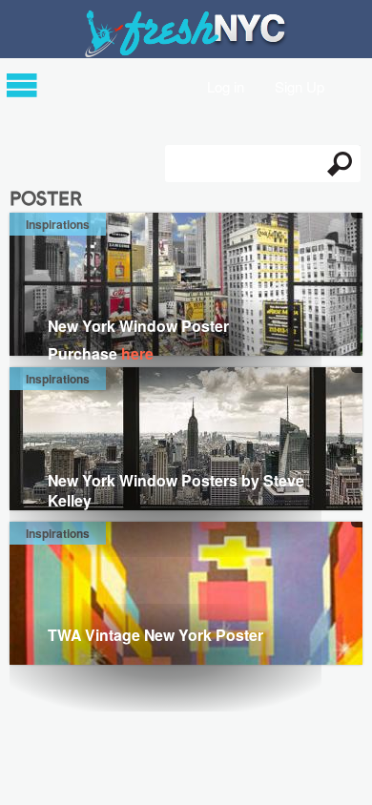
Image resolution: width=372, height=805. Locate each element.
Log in (225, 85)
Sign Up (299, 85)
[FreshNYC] (186, 53)
